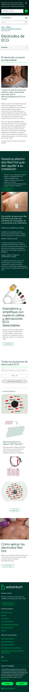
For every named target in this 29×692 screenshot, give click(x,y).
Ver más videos (8, 566)
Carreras (3, 615)
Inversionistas (5, 618)
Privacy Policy (5, 679)
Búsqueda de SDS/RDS (7, 644)
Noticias (3, 630)
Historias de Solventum (7, 638)
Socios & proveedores (7, 621)
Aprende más (8, 344)
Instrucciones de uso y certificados (11, 648)
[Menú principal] (26, 17)
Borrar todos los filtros (14, 381)
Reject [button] (22, 683)
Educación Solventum (7, 641)
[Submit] (26, 22)
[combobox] (14, 22)
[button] (8, 688)
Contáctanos (4, 660)
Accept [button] (7, 683)
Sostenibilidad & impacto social (10, 624)
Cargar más (14, 510)
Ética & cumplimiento (7, 627)
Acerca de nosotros (6, 612)
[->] (26, 11)
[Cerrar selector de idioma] (26, 3)
